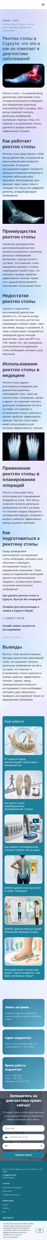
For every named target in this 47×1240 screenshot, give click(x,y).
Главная (5, 1205)
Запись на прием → (19, 1007)
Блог (4, 1212)
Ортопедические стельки (11, 1195)
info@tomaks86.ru (9, 1178)
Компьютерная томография (12, 1188)
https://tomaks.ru (12, 637)
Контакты (6, 1208)
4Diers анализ (7, 1191)
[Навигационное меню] (43, 4)
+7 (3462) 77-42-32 (9, 1175)
